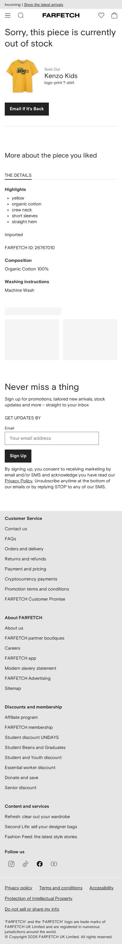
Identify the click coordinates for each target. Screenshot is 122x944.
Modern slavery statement (30, 668)
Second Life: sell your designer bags (41, 826)
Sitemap (13, 688)
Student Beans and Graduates (35, 747)
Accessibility (101, 887)
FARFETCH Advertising (28, 678)
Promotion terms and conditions (37, 589)
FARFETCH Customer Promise (35, 599)
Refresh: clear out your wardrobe (37, 816)
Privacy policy (18, 887)
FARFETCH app (20, 658)
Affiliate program (21, 717)
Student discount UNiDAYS (32, 737)
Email (9, 428)
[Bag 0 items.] (114, 15)
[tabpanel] (61, 240)
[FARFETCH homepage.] (61, 15)
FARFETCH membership (29, 727)
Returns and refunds (25, 559)
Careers (12, 648)
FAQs (10, 538)
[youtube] (53, 863)
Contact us (16, 528)
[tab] (19, 173)
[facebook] (39, 863)
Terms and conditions (60, 887)
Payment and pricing (25, 569)
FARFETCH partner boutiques (34, 638)
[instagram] (11, 863)
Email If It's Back (27, 109)
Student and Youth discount (33, 757)
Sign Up (18, 456)
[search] (20, 15)
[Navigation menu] (7, 15)
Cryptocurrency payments (31, 579)
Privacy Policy (19, 481)
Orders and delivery (24, 548)
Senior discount (20, 787)
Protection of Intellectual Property (39, 898)
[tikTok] (25, 863)
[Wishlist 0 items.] (101, 15)
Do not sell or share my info (32, 909)
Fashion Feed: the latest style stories (41, 836)
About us (14, 628)
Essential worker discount (30, 767)
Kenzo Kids (61, 75)
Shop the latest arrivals (43, 5)
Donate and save (21, 777)
